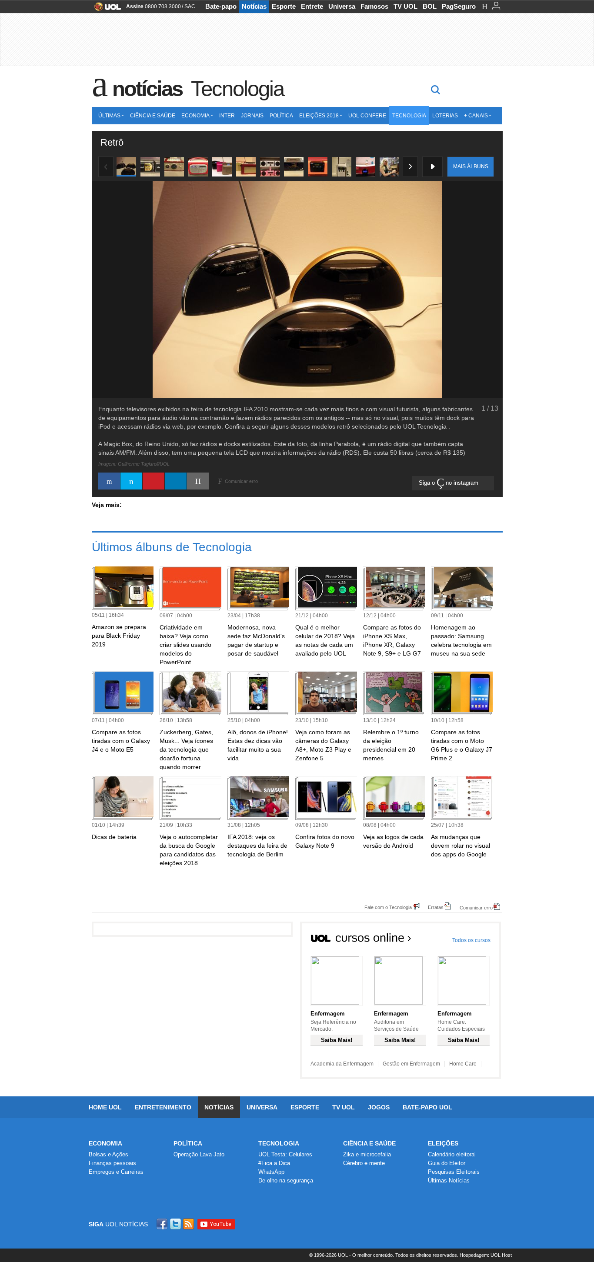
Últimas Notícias (449, 1180)
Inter (227, 116)
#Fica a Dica (274, 1163)
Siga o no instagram (449, 482)
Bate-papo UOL (427, 1107)
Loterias (445, 116)
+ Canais (476, 116)
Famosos (374, 6)
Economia (195, 116)
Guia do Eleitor (446, 1163)
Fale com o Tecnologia (388, 907)
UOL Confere (367, 116)
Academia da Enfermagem (342, 1064)
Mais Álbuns (470, 166)
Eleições (443, 1143)
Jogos (379, 1107)
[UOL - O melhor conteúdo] (105, 9)
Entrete (312, 6)
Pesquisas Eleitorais (454, 1172)
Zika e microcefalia (367, 1154)
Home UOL (105, 1107)
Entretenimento (163, 1107)
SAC (189, 6)
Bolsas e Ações (108, 1154)
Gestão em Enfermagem (411, 1064)
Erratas (436, 907)
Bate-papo (221, 6)
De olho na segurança (285, 1180)
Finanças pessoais (112, 1163)
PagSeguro (459, 6)
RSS (189, 1224)
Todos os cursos (471, 940)
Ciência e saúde (369, 1143)
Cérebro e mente (364, 1163)
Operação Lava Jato (199, 1154)
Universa (341, 6)
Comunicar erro (476, 907)
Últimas (109, 116)
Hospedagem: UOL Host (486, 1255)
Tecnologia (237, 88)
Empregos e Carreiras (116, 1172)
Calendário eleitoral (452, 1154)
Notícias (254, 6)
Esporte (284, 6)
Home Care (463, 1064)
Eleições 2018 (319, 116)
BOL (430, 6)
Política (281, 116)
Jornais (252, 116)
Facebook (163, 1224)
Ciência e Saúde (152, 116)
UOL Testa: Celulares (285, 1154)
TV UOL (405, 6)
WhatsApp (271, 1172)
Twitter (176, 1224)
